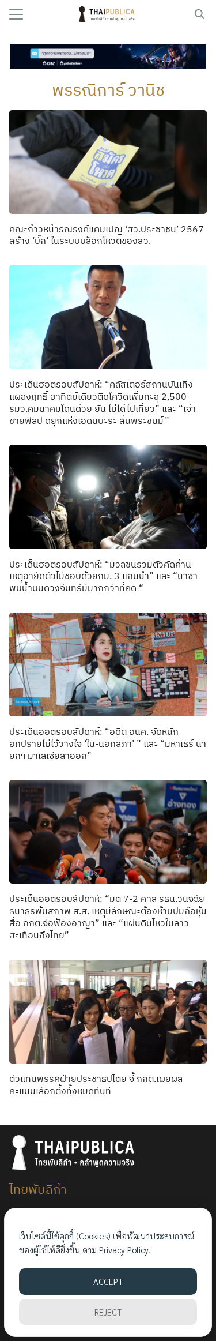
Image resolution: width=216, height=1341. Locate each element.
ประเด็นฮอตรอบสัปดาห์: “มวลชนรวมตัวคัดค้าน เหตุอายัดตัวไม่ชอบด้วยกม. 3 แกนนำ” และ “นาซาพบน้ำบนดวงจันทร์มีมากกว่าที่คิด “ (103, 576)
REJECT (108, 1311)
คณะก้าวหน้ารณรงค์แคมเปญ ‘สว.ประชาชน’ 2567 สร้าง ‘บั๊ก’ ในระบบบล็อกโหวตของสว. (106, 235)
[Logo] (108, 14)
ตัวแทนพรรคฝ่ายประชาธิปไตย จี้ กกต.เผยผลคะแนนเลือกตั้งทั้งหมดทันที (96, 1084)
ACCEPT (108, 1281)
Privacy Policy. (124, 1249)
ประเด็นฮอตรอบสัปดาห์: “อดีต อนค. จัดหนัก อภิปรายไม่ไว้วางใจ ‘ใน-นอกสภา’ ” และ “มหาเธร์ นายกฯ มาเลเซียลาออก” (107, 743)
